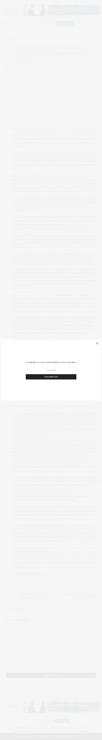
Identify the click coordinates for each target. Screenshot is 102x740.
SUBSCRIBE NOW (51, 377)
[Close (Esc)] (97, 343)
